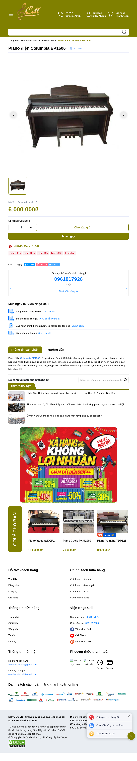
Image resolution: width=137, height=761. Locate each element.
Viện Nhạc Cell (83, 629)
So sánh (77, 48)
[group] (68, 115)
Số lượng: (13, 220)
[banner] (68, 465)
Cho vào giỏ (82, 227)
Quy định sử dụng (79, 597)
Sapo (64, 737)
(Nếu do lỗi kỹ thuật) (49, 318)
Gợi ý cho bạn (14, 529)
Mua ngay (68, 236)
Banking (109, 668)
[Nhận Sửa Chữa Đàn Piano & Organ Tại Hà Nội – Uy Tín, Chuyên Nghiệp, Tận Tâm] (16, 396)
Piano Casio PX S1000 (77, 540)
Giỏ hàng (120, 14)
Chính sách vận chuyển (82, 585)
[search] (124, 32)
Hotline (73, 14)
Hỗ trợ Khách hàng (22, 662)
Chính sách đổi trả (80, 591)
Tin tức (12, 635)
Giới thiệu (13, 623)
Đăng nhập (14, 585)
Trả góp (100, 668)
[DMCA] (16, 743)
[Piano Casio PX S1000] (78, 521)
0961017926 (68, 279)
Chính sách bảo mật (81, 579)
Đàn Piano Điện (47, 40)
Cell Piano (80, 635)
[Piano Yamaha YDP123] (112, 521)
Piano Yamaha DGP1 (41, 540)
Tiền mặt (89, 664)
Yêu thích (122, 58)
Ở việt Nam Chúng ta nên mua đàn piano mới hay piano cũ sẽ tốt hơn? (64, 415)
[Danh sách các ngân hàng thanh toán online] (68, 697)
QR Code (76, 664)
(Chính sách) (78, 325)
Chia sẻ (30, 264)
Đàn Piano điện (29, 40)
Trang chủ (13, 40)
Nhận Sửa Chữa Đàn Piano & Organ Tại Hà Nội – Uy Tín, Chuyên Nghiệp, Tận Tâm (71, 393)
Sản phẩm (13, 629)
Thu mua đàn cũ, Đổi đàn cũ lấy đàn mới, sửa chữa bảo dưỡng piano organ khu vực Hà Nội (75, 404)
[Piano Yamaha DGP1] (43, 521)
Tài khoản (98, 14)
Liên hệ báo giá (22, 672)
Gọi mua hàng (84, 617)
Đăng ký (12, 591)
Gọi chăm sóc (84, 623)
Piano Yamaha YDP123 (111, 540)
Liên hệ (12, 641)
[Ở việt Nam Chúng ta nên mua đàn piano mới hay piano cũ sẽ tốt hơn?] (16, 419)
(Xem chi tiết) (48, 311)
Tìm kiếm (13, 579)
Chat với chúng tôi (68, 291)
